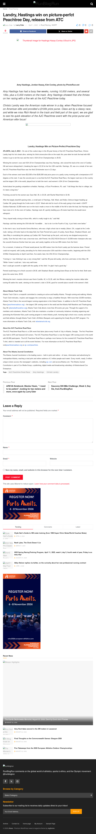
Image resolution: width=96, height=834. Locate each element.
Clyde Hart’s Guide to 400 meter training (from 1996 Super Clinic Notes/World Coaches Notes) (50, 533)
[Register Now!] (21, 503)
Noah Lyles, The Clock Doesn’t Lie (27, 542)
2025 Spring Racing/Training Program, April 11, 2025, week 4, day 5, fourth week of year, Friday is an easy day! (53, 553)
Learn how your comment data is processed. (52, 483)
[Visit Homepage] (48, 3)
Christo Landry (52, 372)
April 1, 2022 (33, 25)
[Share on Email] (86, 31)
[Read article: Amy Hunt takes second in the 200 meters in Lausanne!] (8, 731)
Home (5, 9)
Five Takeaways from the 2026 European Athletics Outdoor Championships (43, 748)
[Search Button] (91, 4)
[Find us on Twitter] (11, 781)
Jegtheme (51, 828)
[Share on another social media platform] (91, 31)
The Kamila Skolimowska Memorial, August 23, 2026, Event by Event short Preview (36, 719)
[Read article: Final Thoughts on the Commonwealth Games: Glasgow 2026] (8, 740)
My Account (38, 823)
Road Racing (13, 9)
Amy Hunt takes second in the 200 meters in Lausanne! (35, 729)
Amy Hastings (38, 372)
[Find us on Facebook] (5, 781)
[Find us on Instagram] (17, 781)
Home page (27, 823)
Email (6, 458)
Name (6, 447)
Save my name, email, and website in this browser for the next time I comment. (39, 470)
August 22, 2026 (11, 722)
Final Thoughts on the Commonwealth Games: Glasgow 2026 (38, 738)
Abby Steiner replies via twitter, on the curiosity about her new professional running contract (50, 563)
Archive (5, 823)
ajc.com (49, 362)
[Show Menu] (4, 4)
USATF (54, 25)
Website (53, 458)
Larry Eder (20, 25)
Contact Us (15, 823)
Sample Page (50, 823)
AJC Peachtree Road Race (19, 372)
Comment (8, 416)
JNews (10, 828)
